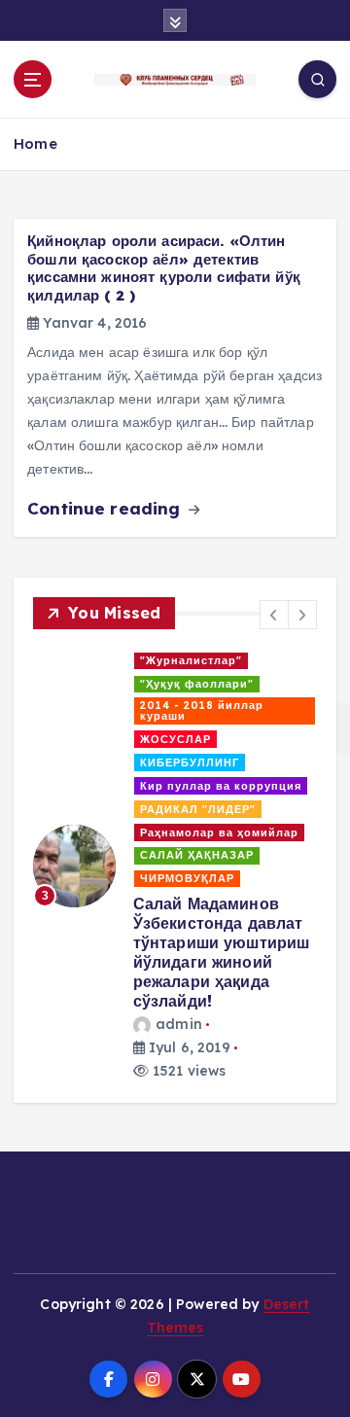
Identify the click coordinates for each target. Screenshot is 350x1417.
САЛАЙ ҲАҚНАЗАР (197, 855)
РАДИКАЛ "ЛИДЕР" (198, 809)
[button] (274, 614)
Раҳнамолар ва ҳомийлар (219, 832)
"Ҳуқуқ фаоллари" (197, 684)
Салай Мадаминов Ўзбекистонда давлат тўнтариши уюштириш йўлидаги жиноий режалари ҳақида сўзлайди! (221, 952)
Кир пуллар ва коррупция (220, 786)
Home (35, 143)
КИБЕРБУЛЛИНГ (189, 762)
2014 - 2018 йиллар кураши (201, 710)
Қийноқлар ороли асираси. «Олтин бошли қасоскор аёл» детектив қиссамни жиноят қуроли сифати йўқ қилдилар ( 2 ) (163, 267)
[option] (175, 865)
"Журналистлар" (191, 660)
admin (179, 1024)
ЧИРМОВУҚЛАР (187, 878)
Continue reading (106, 508)
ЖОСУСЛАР (175, 739)
